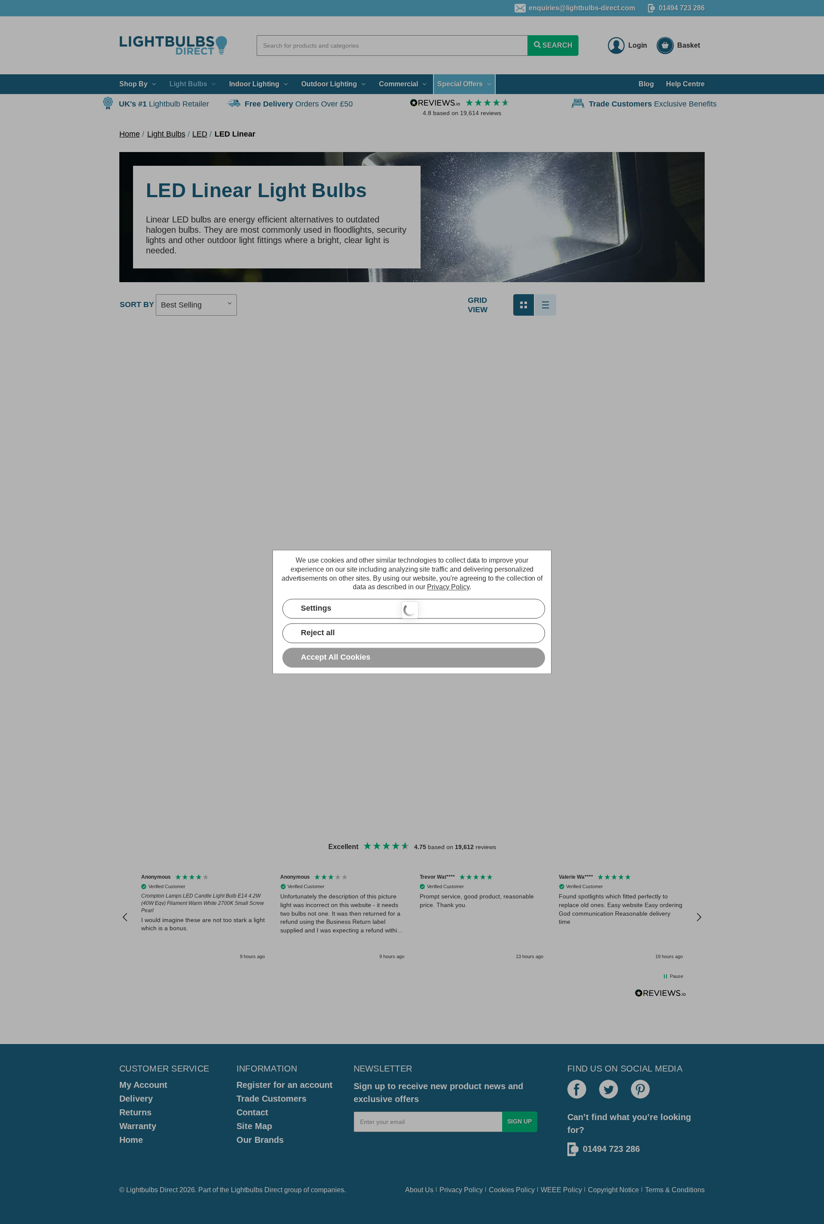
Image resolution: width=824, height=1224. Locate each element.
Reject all (318, 633)
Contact (252, 1112)
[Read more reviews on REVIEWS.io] (660, 994)
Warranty (137, 1126)
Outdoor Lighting (329, 84)
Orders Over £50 (299, 104)
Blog (646, 84)
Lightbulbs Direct (256, 1190)
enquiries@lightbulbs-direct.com (582, 8)
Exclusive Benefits (653, 104)
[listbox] (196, 305)
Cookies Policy (512, 1190)
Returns (135, 1112)
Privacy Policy (461, 1190)
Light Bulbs (188, 84)
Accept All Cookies (335, 657)
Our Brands (260, 1140)
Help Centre (685, 84)
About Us (419, 1190)
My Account (143, 1085)
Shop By (133, 84)
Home (131, 1140)
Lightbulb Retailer (164, 104)
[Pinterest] (640, 1089)
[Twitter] (608, 1089)
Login (637, 45)
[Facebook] (576, 1089)
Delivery (136, 1098)
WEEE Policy (561, 1190)
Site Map (254, 1126)
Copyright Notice (613, 1190)
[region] (412, 917)
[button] (125, 917)
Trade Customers (271, 1098)
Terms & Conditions (675, 1190)
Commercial (398, 84)
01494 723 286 (682, 8)
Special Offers (460, 84)
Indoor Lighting (254, 84)
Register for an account (284, 1085)
